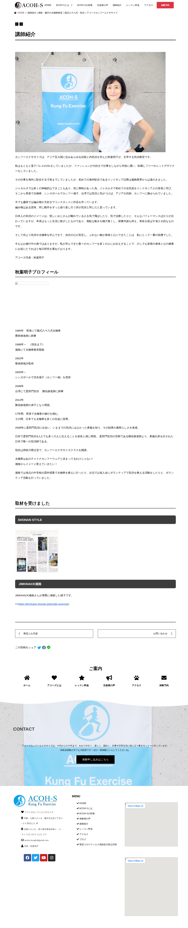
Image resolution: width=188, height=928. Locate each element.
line (48, 647)
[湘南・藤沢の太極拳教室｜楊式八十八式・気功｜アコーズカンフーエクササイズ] (28, 5)
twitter (39, 647)
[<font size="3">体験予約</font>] (164, 677)
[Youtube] (43, 857)
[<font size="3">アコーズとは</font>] (54, 677)
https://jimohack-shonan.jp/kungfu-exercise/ (43, 604)
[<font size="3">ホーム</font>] (27, 677)
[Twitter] (35, 857)
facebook (44, 647)
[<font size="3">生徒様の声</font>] (109, 677)
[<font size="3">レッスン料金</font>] (81, 677)
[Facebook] (27, 857)
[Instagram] (51, 857)
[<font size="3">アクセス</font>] (136, 677)
